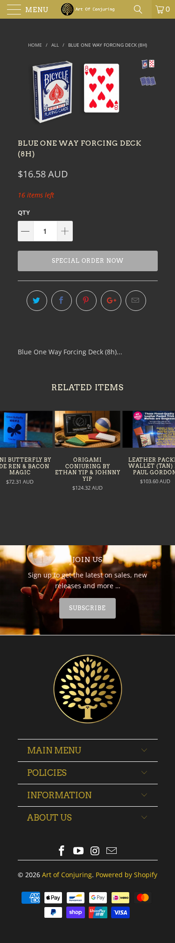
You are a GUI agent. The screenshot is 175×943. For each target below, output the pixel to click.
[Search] (141, 9)
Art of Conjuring (67, 874)
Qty (24, 212)
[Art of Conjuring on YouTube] (79, 851)
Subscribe (87, 608)
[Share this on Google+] (111, 300)
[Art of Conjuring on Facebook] (62, 851)
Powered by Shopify (126, 874)
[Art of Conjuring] (88, 9)
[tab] (88, 608)
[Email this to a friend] (136, 300)
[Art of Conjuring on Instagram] (96, 851)
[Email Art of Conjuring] (112, 851)
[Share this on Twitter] (37, 300)
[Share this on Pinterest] (86, 300)
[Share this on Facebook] (61, 300)
